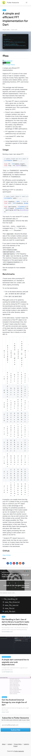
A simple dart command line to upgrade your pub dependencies (15, 662)
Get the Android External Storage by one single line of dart (14, 702)
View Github (7, 555)
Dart (4, 10)
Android (4, 697)
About (4, 744)
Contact (10, 744)
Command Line (6, 657)
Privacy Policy (18, 744)
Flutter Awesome (13, 3)
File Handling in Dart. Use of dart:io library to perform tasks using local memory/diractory (15, 622)
